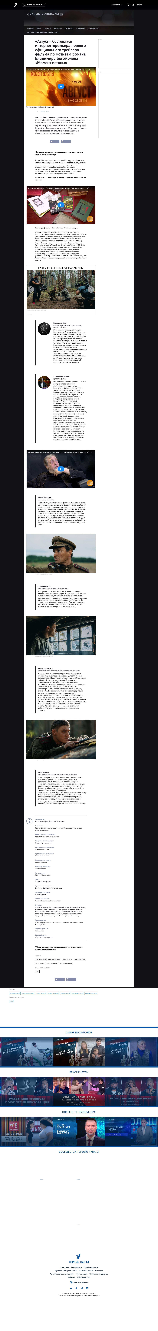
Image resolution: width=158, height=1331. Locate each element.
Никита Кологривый (54, 959)
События (71, 1277)
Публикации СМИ (83, 1277)
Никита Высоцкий (79, 959)
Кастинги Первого (86, 1271)
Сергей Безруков (41, 959)
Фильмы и (43, 14)
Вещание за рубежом (81, 1282)
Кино (37, 971)
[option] (61, 289)
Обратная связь (81, 1274)
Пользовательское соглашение (61, 1274)
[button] (61, 86)
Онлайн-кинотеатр (91, 1267)
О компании (64, 1267)
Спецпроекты (76, 1267)
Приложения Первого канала (66, 1271)
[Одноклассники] (66, 141)
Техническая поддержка (99, 1274)
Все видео (99, 1271)
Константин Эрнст (52, 963)
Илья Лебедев (40, 963)
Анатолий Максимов (66, 963)
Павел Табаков (67, 959)
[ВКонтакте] (54, 141)
